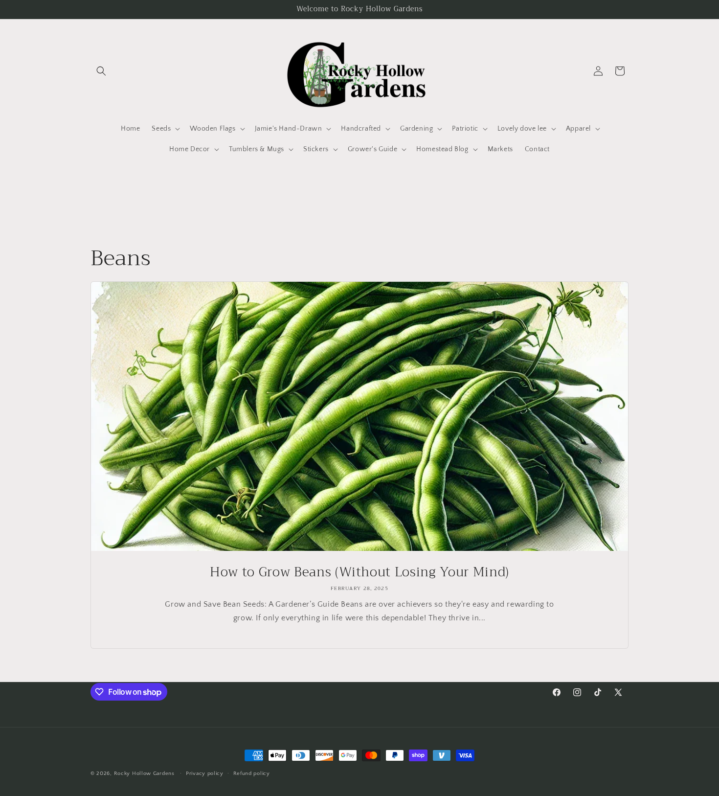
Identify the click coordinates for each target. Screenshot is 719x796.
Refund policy (251, 773)
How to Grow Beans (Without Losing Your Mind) (359, 572)
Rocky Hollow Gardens (144, 773)
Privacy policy (205, 773)
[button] (101, 71)
